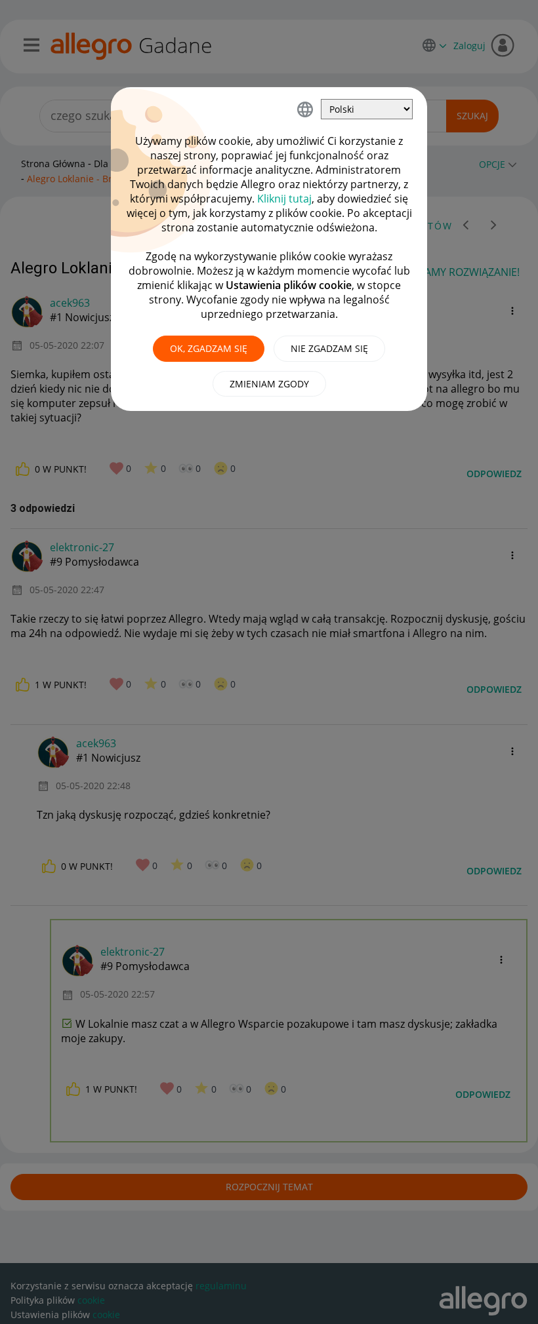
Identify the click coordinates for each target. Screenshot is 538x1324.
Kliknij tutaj (284, 198)
